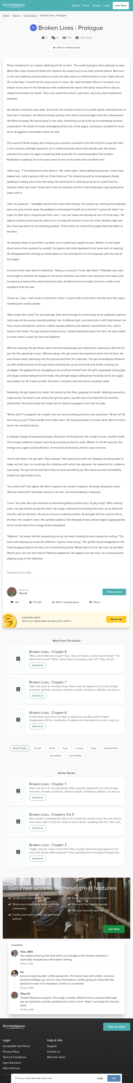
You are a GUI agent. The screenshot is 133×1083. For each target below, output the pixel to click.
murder (38, 748)
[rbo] (14, 973)
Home (6, 15)
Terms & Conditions (14, 1057)
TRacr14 (25, 994)
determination (111, 748)
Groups (96, 5)
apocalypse (56, 755)
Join (114, 1078)
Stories (75, 5)
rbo (22, 972)
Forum (86, 5)
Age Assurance (12, 1063)
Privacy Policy (11, 1052)
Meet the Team (56, 1057)
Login (100, 1078)
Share (97, 602)
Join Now (121, 5)
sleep (93, 748)
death (52, 748)
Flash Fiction (30, 15)
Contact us (53, 1052)
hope (65, 748)
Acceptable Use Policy (16, 1046)
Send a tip (116, 619)
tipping (55, 621)
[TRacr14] (14, 995)
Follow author (114, 592)
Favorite (37, 602)
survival (79, 748)
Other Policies (11, 1068)
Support (52, 1046)
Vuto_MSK (26, 952)
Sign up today (116, 1027)
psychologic (75, 755)
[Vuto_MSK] (14, 953)
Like (17, 602)
